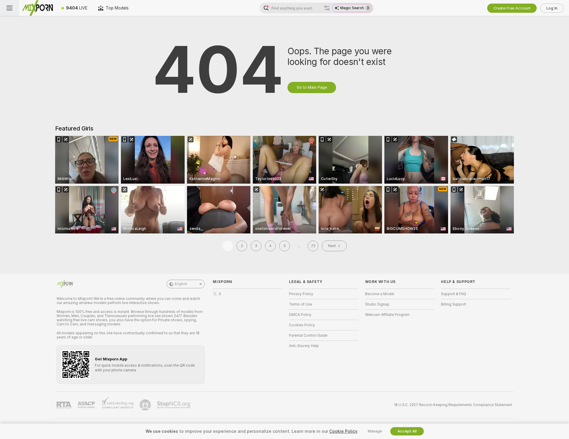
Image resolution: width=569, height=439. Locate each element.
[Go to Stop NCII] (174, 404)
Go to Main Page (312, 87)
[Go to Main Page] (37, 8)
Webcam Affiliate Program (387, 315)
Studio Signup (377, 304)
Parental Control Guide (308, 335)
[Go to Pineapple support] (146, 405)
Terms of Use (300, 304)
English (181, 284)
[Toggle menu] (9, 8)
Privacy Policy (301, 294)
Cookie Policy (343, 431)
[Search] (327, 8)
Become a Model (379, 294)
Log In (551, 8)
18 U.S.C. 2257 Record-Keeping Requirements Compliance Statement (453, 405)
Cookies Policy (302, 325)
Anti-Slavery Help (304, 346)
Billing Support (453, 304)
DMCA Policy (300, 315)
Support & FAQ (453, 294)
